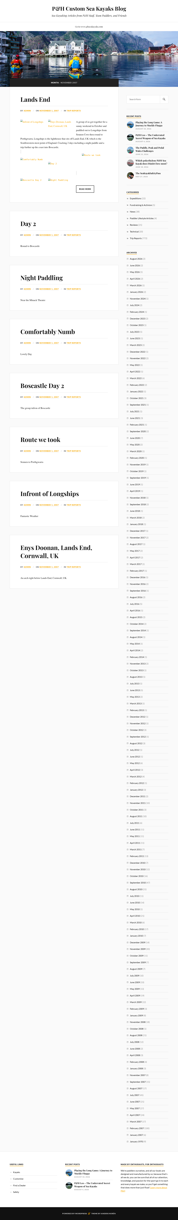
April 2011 (135, 842)
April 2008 (135, 1055)
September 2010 (138, 882)
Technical (134, 231)
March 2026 (136, 285)
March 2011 (136, 849)
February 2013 (137, 710)
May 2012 (135, 763)
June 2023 (135, 338)
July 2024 (134, 305)
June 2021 (135, 418)
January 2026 (136, 292)
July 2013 (134, 683)
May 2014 (135, 643)
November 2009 (137, 949)
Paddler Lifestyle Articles (142, 218)
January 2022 (136, 391)
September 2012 (138, 736)
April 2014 (135, 650)
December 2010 (137, 862)
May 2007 (135, 1108)
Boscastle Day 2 (42, 385)
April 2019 (135, 491)
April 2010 (135, 915)
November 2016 (137, 584)
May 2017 (135, 550)
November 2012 (137, 723)
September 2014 (138, 630)
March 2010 (136, 922)
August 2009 (136, 969)
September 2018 (138, 504)
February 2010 (137, 929)
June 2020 (135, 438)
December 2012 (137, 716)
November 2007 (137, 1075)
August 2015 (136, 617)
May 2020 (135, 444)
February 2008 (137, 1062)
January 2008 (136, 1068)
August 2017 (136, 544)
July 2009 (134, 975)
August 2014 (136, 637)
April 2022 (135, 371)
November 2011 (137, 803)
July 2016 (134, 604)
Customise (18, 1178)
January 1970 (136, 1141)
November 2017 (137, 537)
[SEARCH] (164, 99)
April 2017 (135, 557)
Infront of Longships (49, 493)
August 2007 (136, 1088)
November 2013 (137, 663)
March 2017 (136, 564)
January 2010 (136, 935)
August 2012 (136, 743)
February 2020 (137, 457)
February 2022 (137, 385)
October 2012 (136, 730)
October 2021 (136, 398)
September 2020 (138, 431)
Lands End (35, 99)
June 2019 (135, 484)
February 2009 (137, 1008)
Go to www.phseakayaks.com (89, 26)
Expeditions (135, 198)
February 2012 (137, 783)
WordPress (81, 1213)
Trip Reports (74, 111)
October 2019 (136, 471)
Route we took (40, 439)
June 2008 (135, 1048)
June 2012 (135, 756)
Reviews (134, 224)
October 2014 (136, 623)
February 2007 (137, 1128)
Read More (85, 189)
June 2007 (135, 1101)
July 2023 (134, 331)
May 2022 (135, 365)
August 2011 (136, 816)
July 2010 (134, 896)
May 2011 (135, 836)
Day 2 (28, 223)
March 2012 (136, 776)
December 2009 (137, 942)
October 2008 (136, 1028)
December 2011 (137, 796)
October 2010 (136, 876)
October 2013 (136, 670)
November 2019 (137, 464)
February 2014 (137, 657)
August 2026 (136, 258)
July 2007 (134, 1095)
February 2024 (137, 311)
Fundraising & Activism (141, 205)
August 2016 (136, 597)
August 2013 (136, 676)
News (132, 211)
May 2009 (135, 988)
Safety (16, 1192)
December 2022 (137, 351)
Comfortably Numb (47, 331)
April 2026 (135, 278)
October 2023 (136, 325)
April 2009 (135, 995)
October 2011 (136, 809)
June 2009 (135, 982)
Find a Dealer (19, 1185)
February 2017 (137, 570)
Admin (27, 111)
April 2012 (135, 769)
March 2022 (136, 378)
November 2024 (137, 298)
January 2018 (136, 524)
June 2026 (135, 265)
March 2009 (136, 1002)
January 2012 (136, 789)
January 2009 (136, 1015)
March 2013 (136, 703)
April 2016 (135, 610)
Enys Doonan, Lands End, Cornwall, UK (56, 551)
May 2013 (135, 696)
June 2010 (135, 902)
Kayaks (16, 1172)
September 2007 (138, 1081)
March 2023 (136, 345)
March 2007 (136, 1121)
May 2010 (135, 909)
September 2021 (138, 404)
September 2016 (138, 590)
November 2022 (137, 358)
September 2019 (138, 477)
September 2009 (138, 962)
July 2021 (134, 411)
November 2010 (137, 869)
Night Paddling (41, 277)
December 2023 (137, 318)
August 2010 (136, 889)
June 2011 (135, 829)
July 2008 (134, 1042)
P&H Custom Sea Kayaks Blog (89, 8)
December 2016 (137, 577)
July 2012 (134, 750)
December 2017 (137, 530)
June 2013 (135, 690)
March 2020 (136, 451)
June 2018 (135, 511)
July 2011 (134, 823)
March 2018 (136, 517)
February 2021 (137, 424)
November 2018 (137, 497)
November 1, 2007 (49, 111)
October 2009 (136, 955)
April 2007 (135, 1115)
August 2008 (136, 1035)
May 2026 (135, 272)
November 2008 (137, 1022)
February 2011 (137, 856)
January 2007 (136, 1135)
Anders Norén (108, 1213)
